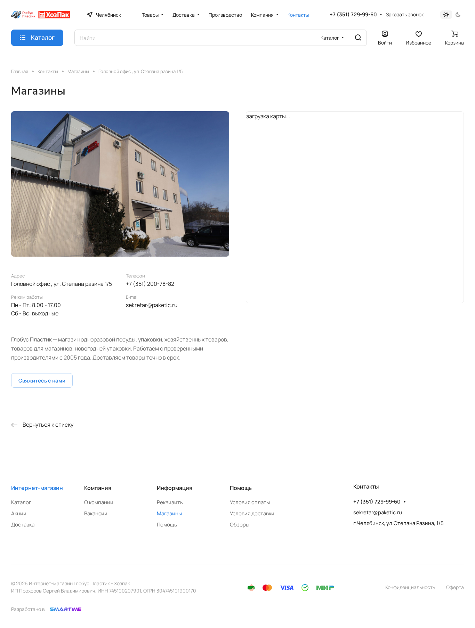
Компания (97, 488)
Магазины (169, 513)
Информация (174, 488)
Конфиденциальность (410, 587)
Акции (18, 513)
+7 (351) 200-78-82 (150, 284)
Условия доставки (252, 513)
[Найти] (358, 38)
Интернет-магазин (37, 488)
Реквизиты (170, 502)
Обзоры (239, 524)
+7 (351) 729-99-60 (353, 14)
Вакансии (95, 513)
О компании (98, 502)
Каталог (21, 502)
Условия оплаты (250, 502)
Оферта (455, 587)
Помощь (167, 524)
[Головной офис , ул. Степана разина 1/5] (120, 184)
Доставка (22, 524)
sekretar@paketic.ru (152, 305)
